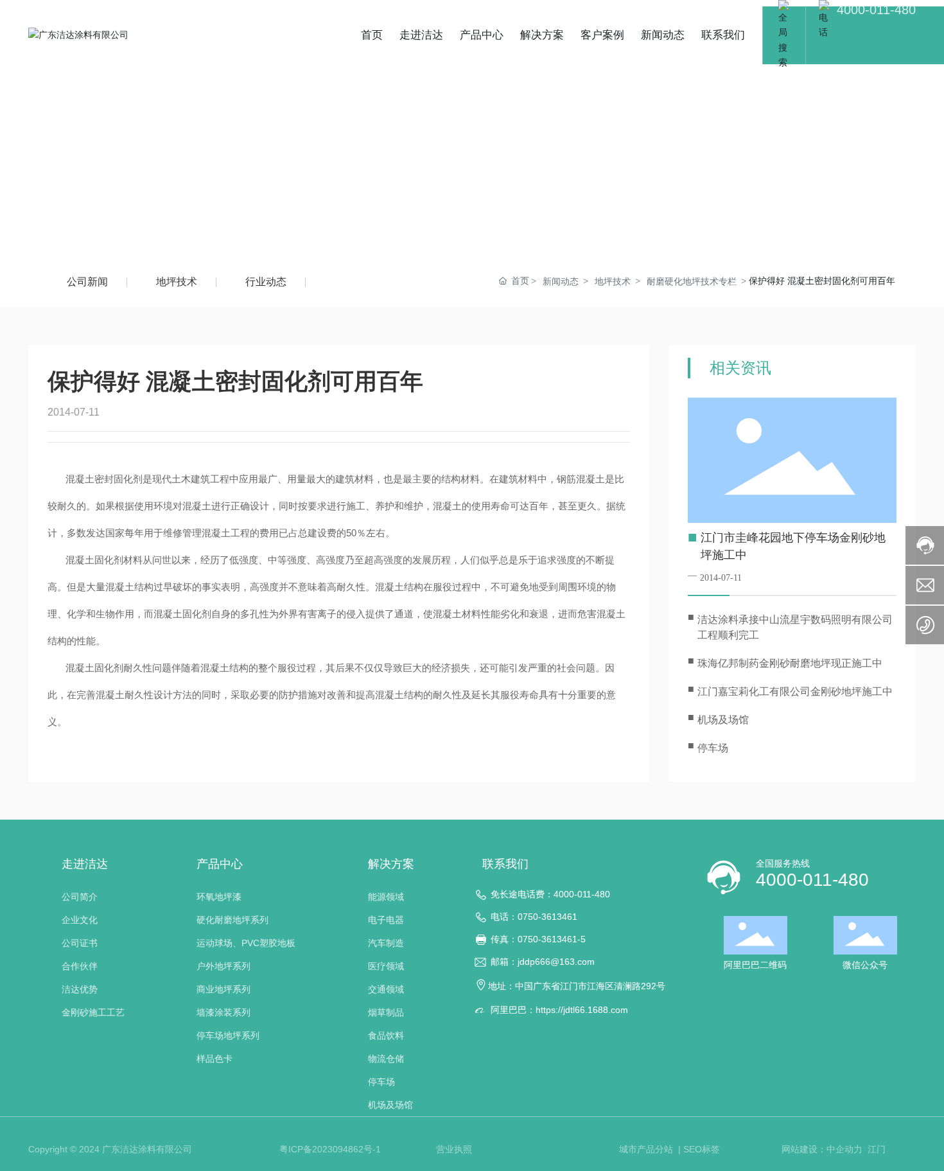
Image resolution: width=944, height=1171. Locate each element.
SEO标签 (701, 1149)
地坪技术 (176, 281)
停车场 (712, 748)
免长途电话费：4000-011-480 (550, 894)
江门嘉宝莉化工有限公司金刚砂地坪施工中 (795, 691)
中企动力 (844, 1149)
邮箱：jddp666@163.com (543, 961)
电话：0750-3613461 (534, 916)
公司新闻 (87, 281)
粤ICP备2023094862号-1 (330, 1149)
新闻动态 (561, 281)
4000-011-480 (876, 10)
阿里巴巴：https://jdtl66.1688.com (559, 1010)
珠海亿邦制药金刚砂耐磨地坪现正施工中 (789, 663)
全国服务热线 (783, 863)
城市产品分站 (647, 1149)
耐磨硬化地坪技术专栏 (692, 281)
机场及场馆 (723, 719)
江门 (877, 1149)
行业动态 (265, 281)
